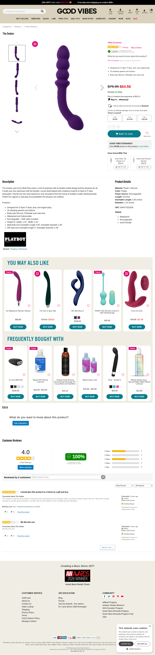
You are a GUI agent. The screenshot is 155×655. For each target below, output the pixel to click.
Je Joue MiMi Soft (16, 380)
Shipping (26, 609)
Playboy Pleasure (18, 249)
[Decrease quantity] (109, 126)
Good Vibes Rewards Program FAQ (117, 614)
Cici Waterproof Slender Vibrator (18, 311)
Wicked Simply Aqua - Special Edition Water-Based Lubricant (139, 382)
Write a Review (136, 47)
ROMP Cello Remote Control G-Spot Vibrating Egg (107, 312)
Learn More (144, 146)
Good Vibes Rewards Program (115, 611)
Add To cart (126, 133)
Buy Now (18, 327)
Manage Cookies (29, 621)
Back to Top (106, 547)
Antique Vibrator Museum (113, 605)
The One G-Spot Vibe (47, 311)
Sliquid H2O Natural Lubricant (40, 381)
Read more (133, 639)
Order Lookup (28, 606)
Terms (24, 615)
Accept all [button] (126, 644)
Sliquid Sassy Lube (90, 380)
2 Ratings (125, 47)
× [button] (150, 626)
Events (61, 601)
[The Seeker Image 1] (69, 87)
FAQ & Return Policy (31, 618)
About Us (26, 601)
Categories (7, 27)
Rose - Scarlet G (114, 380)
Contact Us (26, 604)
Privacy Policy (28, 612)
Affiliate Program (109, 602)
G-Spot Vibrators (30, 27)
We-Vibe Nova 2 (77, 311)
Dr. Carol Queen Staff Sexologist (72, 606)
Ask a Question (113, 60)
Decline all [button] (142, 644)
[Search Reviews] (103, 477)
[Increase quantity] (118, 126)
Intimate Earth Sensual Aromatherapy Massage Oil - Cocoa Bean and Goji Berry (65, 382)
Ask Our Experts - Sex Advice (71, 604)
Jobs (104, 617)
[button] (102, 87)
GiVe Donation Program (112, 608)
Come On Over (137, 311)
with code (57, 2)
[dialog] (134, 638)
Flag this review (23, 512)
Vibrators (17, 27)
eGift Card (26, 598)
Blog (60, 598)
